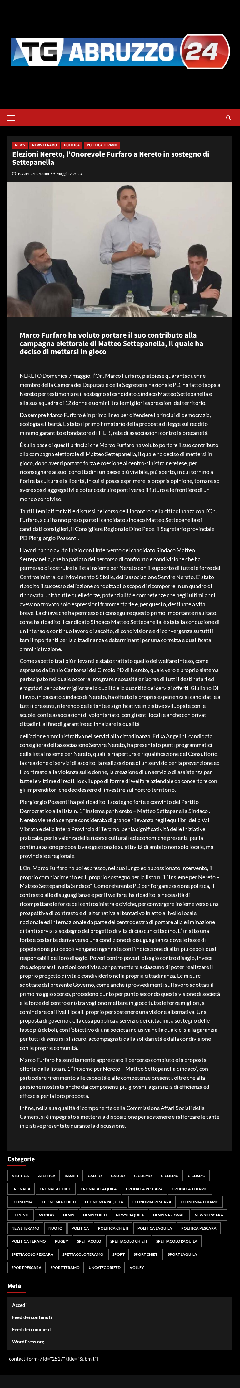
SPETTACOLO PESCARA (32, 1254)
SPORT (118, 1254)
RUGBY (61, 1241)
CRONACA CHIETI (56, 1188)
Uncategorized (105, 1267)
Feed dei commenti (32, 1329)
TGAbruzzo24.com (33, 173)
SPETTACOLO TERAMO (82, 1254)
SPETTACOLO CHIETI (128, 1241)
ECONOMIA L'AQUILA (104, 1202)
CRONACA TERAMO (190, 1188)
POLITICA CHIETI (113, 1228)
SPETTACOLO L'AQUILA (177, 1241)
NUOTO (55, 1228)
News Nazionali (169, 1215)
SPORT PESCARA (27, 1267)
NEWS (20, 145)
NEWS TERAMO (44, 145)
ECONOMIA (22, 1202)
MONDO (46, 1215)
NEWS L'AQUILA (130, 1215)
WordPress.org (28, 1341)
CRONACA (21, 1188)
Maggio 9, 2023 (69, 173)
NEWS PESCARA (209, 1215)
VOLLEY (137, 1267)
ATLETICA (20, 1175)
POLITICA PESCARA (199, 1228)
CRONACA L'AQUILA (99, 1188)
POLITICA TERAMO (102, 145)
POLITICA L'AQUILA (155, 1228)
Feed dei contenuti (32, 1317)
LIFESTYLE (21, 1215)
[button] (14, 117)
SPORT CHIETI (146, 1254)
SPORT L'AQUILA (182, 1254)
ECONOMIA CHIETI (59, 1202)
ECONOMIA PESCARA (152, 1202)
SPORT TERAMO (65, 1267)
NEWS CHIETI (95, 1215)
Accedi (19, 1305)
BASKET (72, 1175)
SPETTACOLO (89, 1241)
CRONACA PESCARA (144, 1188)
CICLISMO (143, 1175)
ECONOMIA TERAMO (200, 1202)
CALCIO (95, 1175)
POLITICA (72, 145)
